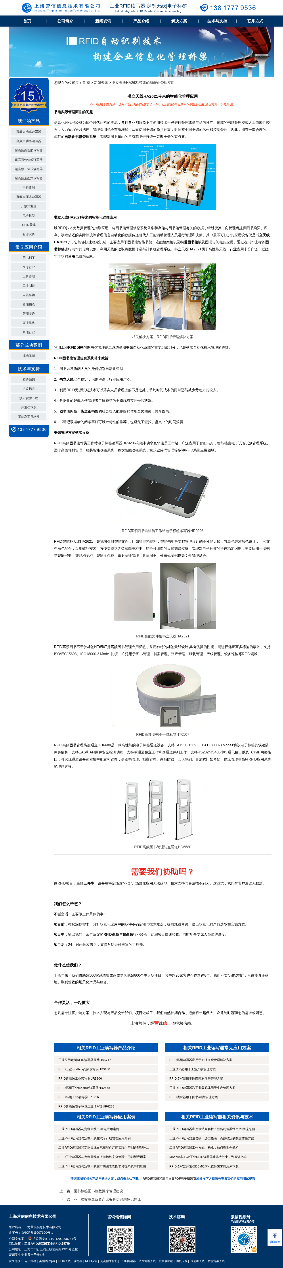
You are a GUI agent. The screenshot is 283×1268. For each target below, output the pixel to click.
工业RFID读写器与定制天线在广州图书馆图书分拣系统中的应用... (103, 1166)
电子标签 (29, 215)
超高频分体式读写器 (29, 159)
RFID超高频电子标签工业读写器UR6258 (86, 1106)
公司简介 (65, 21)
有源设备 (29, 234)
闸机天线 (181, 1261)
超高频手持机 (109, 1261)
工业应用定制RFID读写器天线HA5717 (84, 1060)
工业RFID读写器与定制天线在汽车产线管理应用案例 (94, 1138)
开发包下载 (28, 407)
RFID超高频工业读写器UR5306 (80, 1078)
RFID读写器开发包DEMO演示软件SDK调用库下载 (204, 1166)
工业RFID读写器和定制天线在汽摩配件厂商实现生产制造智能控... (103, 1147)
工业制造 (29, 285)
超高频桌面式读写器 (29, 178)
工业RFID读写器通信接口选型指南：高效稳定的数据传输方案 (211, 1138)
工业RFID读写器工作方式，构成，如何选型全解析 (204, 1147)
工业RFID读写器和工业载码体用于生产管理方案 (202, 1088)
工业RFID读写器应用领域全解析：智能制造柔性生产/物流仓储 (212, 1129)
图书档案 (29, 257)
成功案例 (29, 356)
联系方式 (255, 21)
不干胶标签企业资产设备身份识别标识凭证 (107, 1199)
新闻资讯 (103, 21)
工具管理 (29, 276)
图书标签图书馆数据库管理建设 (98, 1191)
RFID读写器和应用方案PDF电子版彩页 (169, 1178)
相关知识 (29, 379)
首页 (27, 21)
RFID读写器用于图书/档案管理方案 (193, 1097)
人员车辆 (29, 295)
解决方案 (179, 21)
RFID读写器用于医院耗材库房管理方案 (196, 1078)
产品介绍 (141, 21)
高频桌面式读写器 (28, 197)
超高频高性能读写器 (29, 150)
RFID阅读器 (128, 1261)
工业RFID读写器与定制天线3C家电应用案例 (88, 1129)
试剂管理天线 (147, 1261)
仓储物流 (29, 304)
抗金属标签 (166, 1261)
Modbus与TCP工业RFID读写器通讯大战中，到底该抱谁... (209, 1157)
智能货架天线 (216, 1261)
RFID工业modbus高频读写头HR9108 (84, 1069)
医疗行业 (29, 267)
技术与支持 (217, 21)
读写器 (78, 1261)
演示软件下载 (28, 398)
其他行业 (29, 332)
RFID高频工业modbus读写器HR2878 (84, 1088)
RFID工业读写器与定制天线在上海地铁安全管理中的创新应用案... (103, 1157)
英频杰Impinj (47, 1261)
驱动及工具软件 (29, 416)
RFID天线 (29, 224)
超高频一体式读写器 (29, 169)
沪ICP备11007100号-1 (37, 1232)
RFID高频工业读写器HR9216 (78, 1097)
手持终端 (29, 187)
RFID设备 (91, 1261)
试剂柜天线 (197, 1261)
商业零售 (29, 323)
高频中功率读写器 (28, 141)
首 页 (86, 83)
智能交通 (29, 313)
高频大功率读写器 (28, 132)
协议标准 (29, 389)
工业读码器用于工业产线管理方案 (192, 1069)
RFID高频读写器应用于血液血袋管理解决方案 (200, 1060)
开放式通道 (28, 206)
